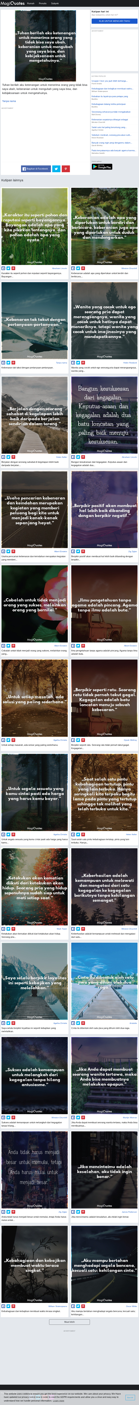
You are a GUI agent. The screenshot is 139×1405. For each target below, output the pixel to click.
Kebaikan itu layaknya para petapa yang (110, 96)
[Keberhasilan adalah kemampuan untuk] (104, 886)
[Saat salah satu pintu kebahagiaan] (104, 792)
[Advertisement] (45, 136)
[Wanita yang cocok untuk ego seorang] (104, 320)
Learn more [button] (58, 1401)
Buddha (95, 99)
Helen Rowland (98, 138)
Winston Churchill (98, 122)
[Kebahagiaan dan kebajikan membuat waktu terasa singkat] (34, 1264)
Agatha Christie (97, 130)
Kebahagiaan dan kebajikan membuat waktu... (112, 88)
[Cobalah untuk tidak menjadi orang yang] (34, 603)
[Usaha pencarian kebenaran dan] (34, 509)
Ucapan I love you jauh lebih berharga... (110, 81)
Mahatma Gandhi (98, 153)
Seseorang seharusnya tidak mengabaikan (111, 112)
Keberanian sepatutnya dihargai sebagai (110, 119)
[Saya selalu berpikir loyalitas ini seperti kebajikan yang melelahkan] (34, 981)
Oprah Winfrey (97, 145)
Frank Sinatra (97, 84)
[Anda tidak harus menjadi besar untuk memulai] (34, 1170)
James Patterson (129, 1212)
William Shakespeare (100, 91)
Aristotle (133, 1023)
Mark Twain (62, 929)
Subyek (55, 3)
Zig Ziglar (132, 551)
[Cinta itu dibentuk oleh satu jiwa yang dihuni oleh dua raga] (104, 981)
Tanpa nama (9, 101)
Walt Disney (96, 115)
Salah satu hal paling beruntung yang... (109, 127)
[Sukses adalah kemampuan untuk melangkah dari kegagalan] (34, 1075)
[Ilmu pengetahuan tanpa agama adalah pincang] (104, 603)
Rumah (30, 3)
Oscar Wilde (131, 1306)
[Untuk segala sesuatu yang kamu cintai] (34, 792)
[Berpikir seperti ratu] (104, 698)
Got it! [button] (130, 1397)
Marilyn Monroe (130, 1117)
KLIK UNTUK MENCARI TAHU (114, 21)
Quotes (102, 167)
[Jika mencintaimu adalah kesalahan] (104, 1170)
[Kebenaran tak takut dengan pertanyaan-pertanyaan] (34, 320)
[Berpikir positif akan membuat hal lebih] (104, 509)
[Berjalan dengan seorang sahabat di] (34, 415)
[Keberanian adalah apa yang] (104, 226)
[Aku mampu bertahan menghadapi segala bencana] (104, 1264)
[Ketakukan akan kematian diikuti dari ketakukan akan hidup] (34, 886)
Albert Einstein (60, 551)
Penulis (42, 3)
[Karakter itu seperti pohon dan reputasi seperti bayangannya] (34, 226)
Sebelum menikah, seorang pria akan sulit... (112, 135)
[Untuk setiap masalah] (34, 698)
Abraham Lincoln (59, 268)
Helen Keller (61, 457)
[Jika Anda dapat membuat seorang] (104, 1075)
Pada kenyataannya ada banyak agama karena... (114, 150)
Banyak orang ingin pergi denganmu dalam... (112, 143)
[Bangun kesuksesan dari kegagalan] (104, 415)
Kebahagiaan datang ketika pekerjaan (109, 104)
